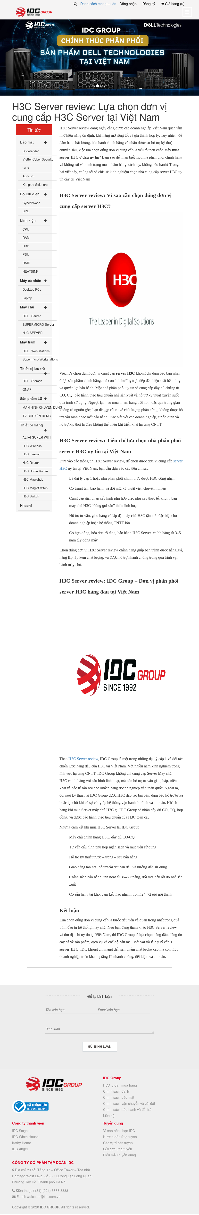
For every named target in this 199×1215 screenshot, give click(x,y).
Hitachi (26, 505)
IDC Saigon (21, 1130)
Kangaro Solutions (35, 184)
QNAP (27, 389)
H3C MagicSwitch (35, 488)
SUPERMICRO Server (38, 324)
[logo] (34, 11)
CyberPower (31, 202)
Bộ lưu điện (30, 193)
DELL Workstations (36, 351)
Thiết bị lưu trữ (32, 368)
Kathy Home (21, 1142)
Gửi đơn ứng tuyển (117, 1148)
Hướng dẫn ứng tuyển (120, 1136)
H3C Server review (83, 759)
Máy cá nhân (30, 280)
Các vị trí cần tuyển (118, 1142)
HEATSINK (30, 271)
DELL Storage (32, 380)
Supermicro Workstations (40, 359)
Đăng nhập (128, 3)
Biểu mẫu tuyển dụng (119, 1154)
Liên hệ (109, 1115)
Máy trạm (27, 342)
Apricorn (28, 176)
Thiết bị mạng (31, 425)
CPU (26, 229)
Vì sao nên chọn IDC (119, 1130)
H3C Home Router (35, 471)
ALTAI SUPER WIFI (37, 437)
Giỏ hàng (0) (174, 3)
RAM (26, 237)
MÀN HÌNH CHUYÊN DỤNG (40, 407)
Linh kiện (28, 220)
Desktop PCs (32, 289)
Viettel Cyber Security (38, 159)
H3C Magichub (33, 479)
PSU (26, 254)
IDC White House (25, 1136)
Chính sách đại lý (116, 1091)
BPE (26, 211)
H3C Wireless (32, 445)
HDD (26, 246)
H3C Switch (31, 496)
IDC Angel (20, 1148)
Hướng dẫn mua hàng (120, 1085)
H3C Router (31, 462)
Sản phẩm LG (31, 398)
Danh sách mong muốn (98, 3)
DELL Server (32, 316)
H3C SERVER (32, 332)
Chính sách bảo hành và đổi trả (127, 1109)
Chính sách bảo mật (118, 1097)
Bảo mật (27, 142)
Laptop (27, 298)
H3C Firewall (31, 454)
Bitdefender (31, 151)
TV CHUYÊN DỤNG (37, 416)
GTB (26, 167)
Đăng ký (148, 3)
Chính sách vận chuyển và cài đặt (129, 1103)
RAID (26, 263)
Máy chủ (27, 307)
